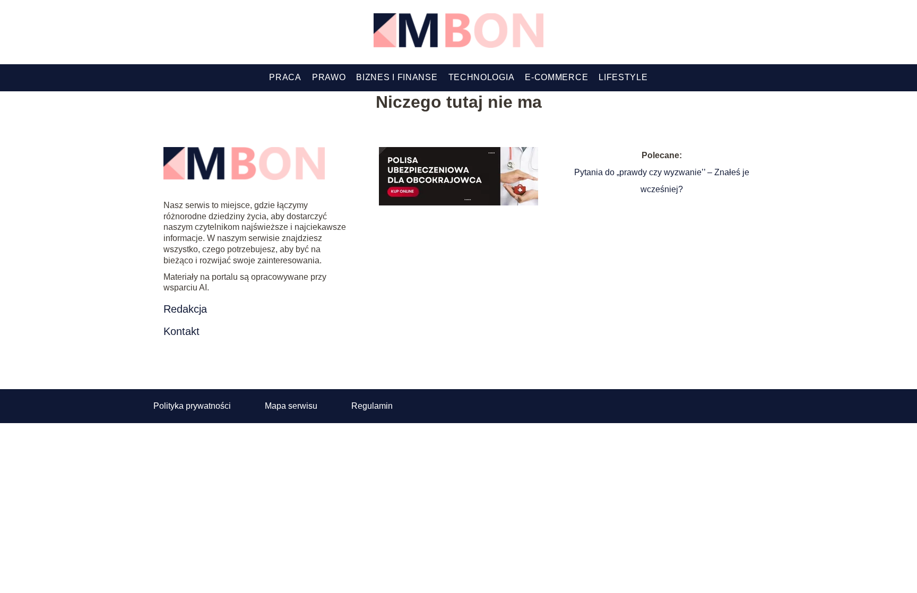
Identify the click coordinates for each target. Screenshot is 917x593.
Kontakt (181, 331)
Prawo (329, 77)
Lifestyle (623, 77)
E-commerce (556, 77)
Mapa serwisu (291, 405)
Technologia (481, 77)
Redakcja (185, 309)
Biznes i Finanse (396, 77)
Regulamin (372, 405)
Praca (285, 77)
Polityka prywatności (192, 405)
